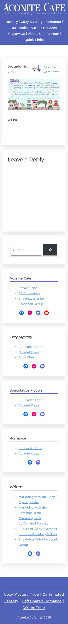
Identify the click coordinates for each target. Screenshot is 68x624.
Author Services (44, 28)
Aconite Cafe (26, 617)
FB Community (29, 293)
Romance (53, 22)
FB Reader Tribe (30, 347)
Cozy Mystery (31, 22)
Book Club (26, 357)
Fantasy (11, 22)
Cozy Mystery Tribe (21, 594)
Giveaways (16, 34)
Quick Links (34, 40)
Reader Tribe (28, 288)
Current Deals (29, 352)
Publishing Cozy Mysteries (38, 529)
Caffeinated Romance (42, 601)
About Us (35, 34)
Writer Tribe (34, 607)
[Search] (50, 249)
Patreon (52, 34)
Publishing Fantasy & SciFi (38, 534)
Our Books (19, 28)
